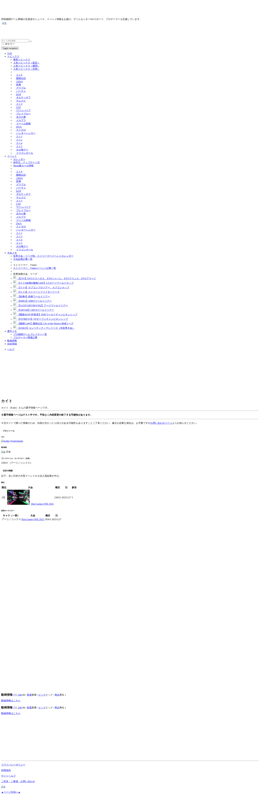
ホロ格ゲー (22, 149)
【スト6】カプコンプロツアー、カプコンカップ (43, 287)
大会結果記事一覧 (22, 259)
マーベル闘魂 (23, 123)
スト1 (19, 136)
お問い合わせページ (161, 423)
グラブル (21, 88)
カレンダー (19, 159)
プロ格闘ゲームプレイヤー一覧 (30, 334)
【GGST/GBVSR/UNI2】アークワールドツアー (42, 305)
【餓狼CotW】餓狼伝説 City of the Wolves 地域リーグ (45, 323)
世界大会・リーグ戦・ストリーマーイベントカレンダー (43, 256)
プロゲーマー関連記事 (25, 337)
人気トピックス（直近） (26, 62)
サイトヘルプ (8, 776)
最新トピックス (21, 59)
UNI (18, 107)
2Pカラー (9, 44)
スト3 (19, 104)
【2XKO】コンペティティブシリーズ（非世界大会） (46, 328)
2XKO (19, 81)
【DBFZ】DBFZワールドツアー (34, 301)
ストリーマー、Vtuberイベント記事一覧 (34, 268)
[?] (14, 695)
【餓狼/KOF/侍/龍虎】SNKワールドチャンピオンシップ (47, 314)
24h (20, 695)
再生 (57, 695)
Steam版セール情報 (23, 165)
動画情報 (12, 340)
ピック (42, 695)
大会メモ (12, 253)
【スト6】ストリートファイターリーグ (38, 292)
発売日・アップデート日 (26, 162)
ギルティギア (23, 97)
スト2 (19, 140)
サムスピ (21, 101)
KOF (18, 94)
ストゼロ (21, 130)
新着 (29, 695)
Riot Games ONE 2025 (42, 504)
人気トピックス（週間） (26, 66)
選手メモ (12, 331)
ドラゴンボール (24, 153)
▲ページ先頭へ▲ (10, 792)
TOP (9, 53)
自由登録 (12, 343)
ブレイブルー (23, 113)
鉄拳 (18, 84)
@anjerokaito (16, 441)
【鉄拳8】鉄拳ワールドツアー (33, 296)
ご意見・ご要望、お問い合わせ (18, 781)
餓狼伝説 (21, 78)
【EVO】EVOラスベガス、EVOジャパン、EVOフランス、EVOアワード (56, 278)
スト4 (19, 143)
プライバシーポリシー (13, 764)
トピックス (13, 56)
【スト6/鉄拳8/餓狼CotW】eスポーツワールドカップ (45, 283)
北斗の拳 (21, 117)
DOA (19, 127)
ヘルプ (10, 349)
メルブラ (21, 120)
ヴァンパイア (23, 110)
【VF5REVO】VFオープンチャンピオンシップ (42, 319)
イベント (12, 156)
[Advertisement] (91, 32)
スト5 (19, 146)
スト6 (19, 75)
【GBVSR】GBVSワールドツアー (35, 310)
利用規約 (6, 770)
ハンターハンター (26, 133)
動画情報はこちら (10, 700)
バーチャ (21, 91)
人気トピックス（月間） (26, 69)
